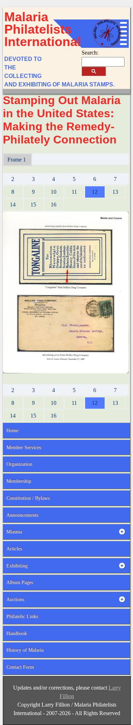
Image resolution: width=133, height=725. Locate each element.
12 (95, 192)
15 (33, 205)
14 (13, 205)
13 (115, 192)
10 (53, 192)
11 (74, 192)
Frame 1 (17, 160)
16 (53, 205)
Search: (90, 53)
